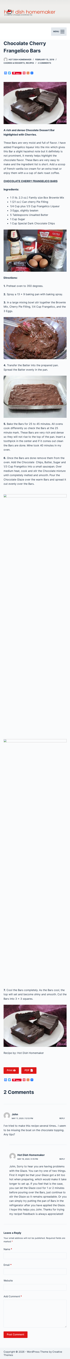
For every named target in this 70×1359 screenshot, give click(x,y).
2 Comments (44, 63)
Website (8, 1280)
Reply (62, 1118)
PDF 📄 (29, 1070)
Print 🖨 (11, 1070)
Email (8, 1264)
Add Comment (13, 1296)
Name (8, 1249)
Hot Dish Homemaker (31, 1155)
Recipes (30, 63)
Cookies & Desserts (14, 63)
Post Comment (15, 1334)
